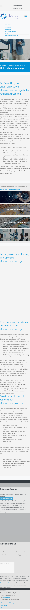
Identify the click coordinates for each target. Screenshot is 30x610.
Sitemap (3, 607)
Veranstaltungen (10, 31)
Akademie (8, 27)
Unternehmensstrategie (10, 189)
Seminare (8, 29)
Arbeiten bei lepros (11, 35)
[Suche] (1, 6)
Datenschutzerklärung (6, 507)
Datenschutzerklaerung (6, 583)
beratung (3, 66)
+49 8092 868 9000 (18, 8)
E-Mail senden (6, 498)
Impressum (4, 605)
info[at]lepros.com (17, 5)
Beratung (8, 25)
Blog (6, 33)
